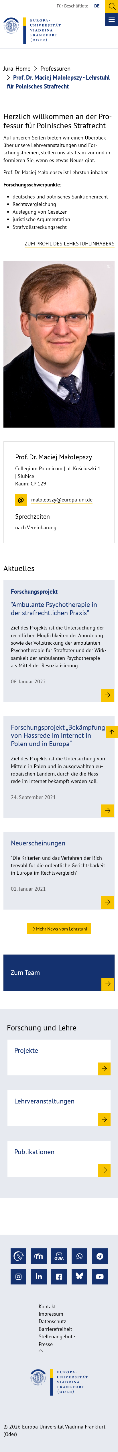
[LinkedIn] (39, 1276)
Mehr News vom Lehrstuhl (61, 929)
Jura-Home (17, 68)
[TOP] (112, 731)
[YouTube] (100, 1276)
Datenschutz (52, 1321)
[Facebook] (59, 1276)
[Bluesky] (79, 1276)
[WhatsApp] (79, 1256)
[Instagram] (18, 1276)
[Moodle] (39, 1256)
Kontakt (47, 1306)
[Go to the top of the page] (41, 1351)
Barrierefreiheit (55, 1329)
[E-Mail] (59, 1256)
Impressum (51, 1314)
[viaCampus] (18, 1256)
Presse (46, 1344)
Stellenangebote (57, 1336)
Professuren (55, 68)
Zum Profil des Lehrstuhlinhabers (70, 243)
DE (96, 6)
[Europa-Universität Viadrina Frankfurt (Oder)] (32, 30)
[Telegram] (100, 1256)
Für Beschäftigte (72, 6)
